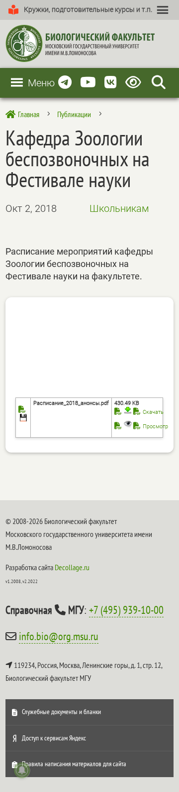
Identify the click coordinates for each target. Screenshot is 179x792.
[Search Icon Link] (158, 82)
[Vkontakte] (110, 82)
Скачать (153, 412)
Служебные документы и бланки (61, 711)
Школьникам (119, 208)
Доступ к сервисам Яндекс (54, 737)
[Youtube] (88, 82)
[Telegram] (65, 82)
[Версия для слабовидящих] (135, 82)
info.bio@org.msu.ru (58, 636)
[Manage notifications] (22, 770)
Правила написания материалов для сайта (74, 763)
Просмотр (155, 426)
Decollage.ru (72, 567)
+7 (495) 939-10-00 (126, 610)
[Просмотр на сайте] (123, 426)
